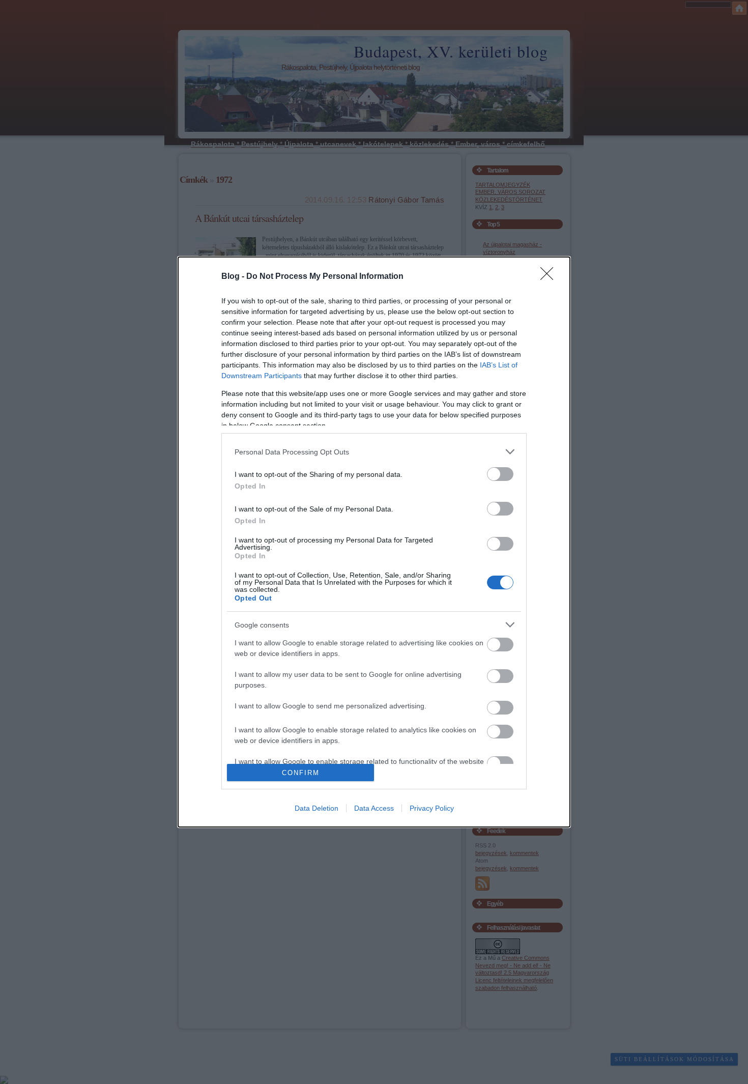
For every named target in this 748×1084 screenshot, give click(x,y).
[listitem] (374, 451)
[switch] (500, 474)
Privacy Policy (432, 808)
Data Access (374, 808)
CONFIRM (301, 773)
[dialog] (374, 542)
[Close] (550, 277)
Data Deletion (316, 808)
